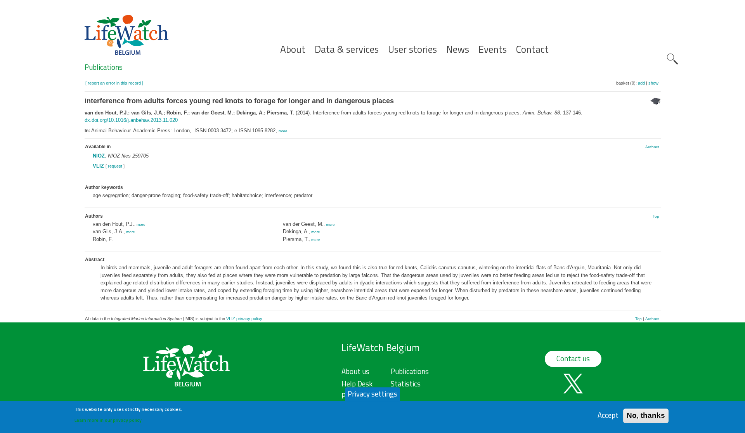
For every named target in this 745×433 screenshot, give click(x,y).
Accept (608, 415)
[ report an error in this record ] (114, 83)
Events (492, 49)
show (653, 83)
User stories (412, 49)
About (292, 49)
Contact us (573, 358)
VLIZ (98, 166)
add (641, 83)
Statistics (406, 383)
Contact (532, 49)
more (283, 131)
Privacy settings (372, 393)
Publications (104, 67)
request (115, 166)
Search (672, 59)
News (457, 49)
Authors (652, 147)
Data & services (347, 49)
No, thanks (646, 415)
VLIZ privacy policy (244, 318)
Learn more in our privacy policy (108, 419)
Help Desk (356, 383)
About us (355, 371)
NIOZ (99, 156)
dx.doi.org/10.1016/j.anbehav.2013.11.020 (131, 120)
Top (656, 216)
